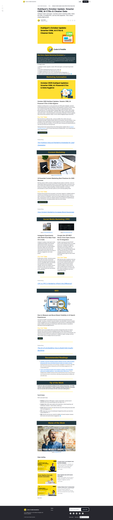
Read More (61, 273)
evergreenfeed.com (58, 175)
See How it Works (42, 132)
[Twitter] (70, 513)
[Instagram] (82, 513)
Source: (52, 175)
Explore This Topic (42, 202)
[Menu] (89, 1)
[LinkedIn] (73, 513)
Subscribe (86, 1)
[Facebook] (79, 513)
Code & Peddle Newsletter (42, 5)
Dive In (40, 338)
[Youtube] (76, 513)
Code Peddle (43, 19)
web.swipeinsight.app (67, 232)
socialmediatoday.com (48, 232)
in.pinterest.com (58, 452)
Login (80, 1)
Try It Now (41, 272)
